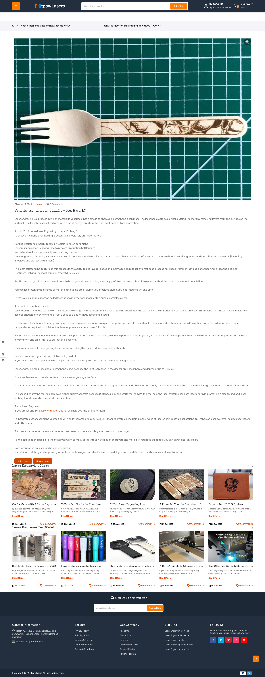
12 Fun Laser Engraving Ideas (128, 504)
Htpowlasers (36, 673)
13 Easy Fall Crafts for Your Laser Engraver (83, 504)
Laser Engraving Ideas (175, 640)
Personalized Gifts (129, 644)
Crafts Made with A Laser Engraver (34, 504)
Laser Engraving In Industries (179, 644)
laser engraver (49, 410)
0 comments (49, 524)
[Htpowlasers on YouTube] (244, 640)
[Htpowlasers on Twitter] (3, 342)
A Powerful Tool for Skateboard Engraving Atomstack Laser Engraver (181, 504)
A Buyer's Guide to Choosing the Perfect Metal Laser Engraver (181, 566)
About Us (124, 631)
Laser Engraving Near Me (177, 649)
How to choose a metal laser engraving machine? (83, 566)
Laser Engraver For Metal (177, 635)
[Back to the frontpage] (13, 25)
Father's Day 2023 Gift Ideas (225, 504)
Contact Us (125, 635)
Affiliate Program (128, 654)
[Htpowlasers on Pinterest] (3, 354)
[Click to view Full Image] (34, 484)
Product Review (128, 649)
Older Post (23, 461)
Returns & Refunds (84, 640)
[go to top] (256, 659)
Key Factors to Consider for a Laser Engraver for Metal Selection (132, 566)
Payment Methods (84, 644)
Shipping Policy (82, 635)
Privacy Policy (82, 631)
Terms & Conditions (84, 649)
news (39, 204)
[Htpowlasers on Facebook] (3, 348)
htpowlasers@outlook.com (29, 641)
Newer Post (42, 461)
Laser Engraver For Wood (177, 631)
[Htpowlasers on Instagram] (3, 361)
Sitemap (124, 640)
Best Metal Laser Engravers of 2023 (34, 566)
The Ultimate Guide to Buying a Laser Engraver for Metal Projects (230, 566)
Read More (17, 516)
